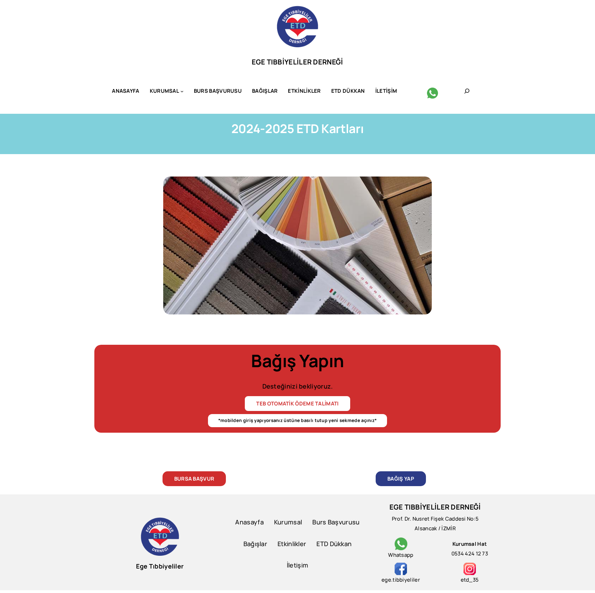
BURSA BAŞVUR (194, 478)
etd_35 (470, 579)
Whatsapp (400, 555)
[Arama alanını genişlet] (467, 91)
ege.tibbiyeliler (401, 579)
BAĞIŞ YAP (400, 478)
